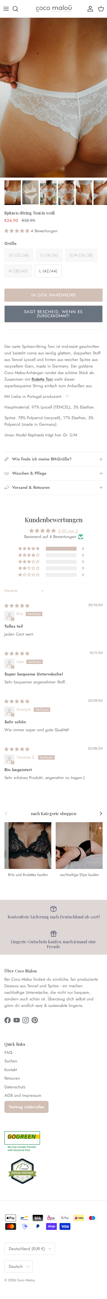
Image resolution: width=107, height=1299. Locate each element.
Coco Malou (26, 1280)
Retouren (12, 1078)
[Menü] (6, 9)
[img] (16, 606)
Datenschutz (15, 1087)
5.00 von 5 (68, 531)
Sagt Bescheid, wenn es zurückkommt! (53, 314)
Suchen (10, 1061)
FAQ (8, 1053)
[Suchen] (18, 9)
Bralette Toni (42, 379)
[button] (17, 231)
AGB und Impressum (22, 1095)
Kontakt (10, 1070)
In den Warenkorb (53, 295)
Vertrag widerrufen (26, 1107)
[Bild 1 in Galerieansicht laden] (53, 98)
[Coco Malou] (54, 9)
